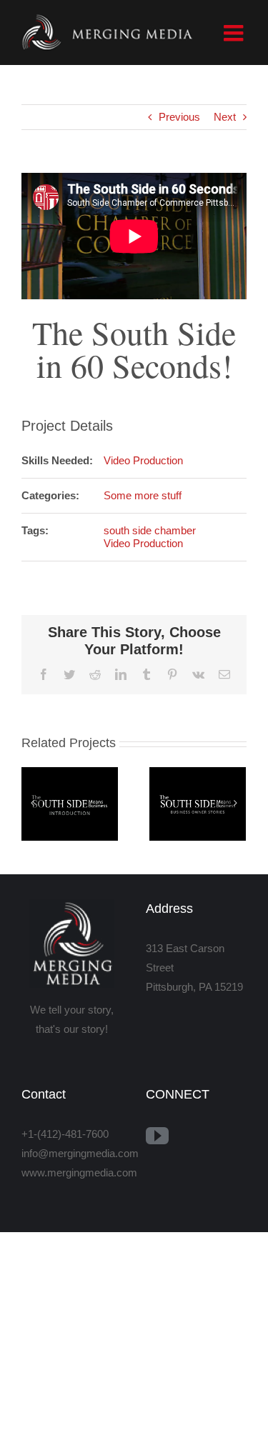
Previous (179, 117)
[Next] (235, 803)
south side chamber (150, 530)
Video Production (143, 460)
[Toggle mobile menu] (235, 32)
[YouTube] (157, 1135)
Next (225, 117)
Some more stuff (143, 495)
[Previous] (32, 803)
